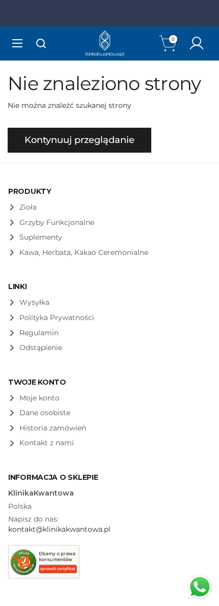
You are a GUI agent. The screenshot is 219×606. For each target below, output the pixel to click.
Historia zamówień (52, 427)
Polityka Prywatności (56, 317)
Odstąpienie (40, 347)
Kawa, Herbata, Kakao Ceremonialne (83, 252)
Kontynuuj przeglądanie (79, 140)
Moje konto (39, 397)
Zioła (28, 207)
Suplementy (40, 237)
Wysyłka (34, 302)
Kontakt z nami (46, 442)
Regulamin (39, 332)
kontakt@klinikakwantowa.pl (59, 529)
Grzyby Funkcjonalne (56, 222)
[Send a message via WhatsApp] (200, 587)
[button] (169, 43)
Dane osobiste (44, 412)
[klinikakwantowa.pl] (105, 43)
